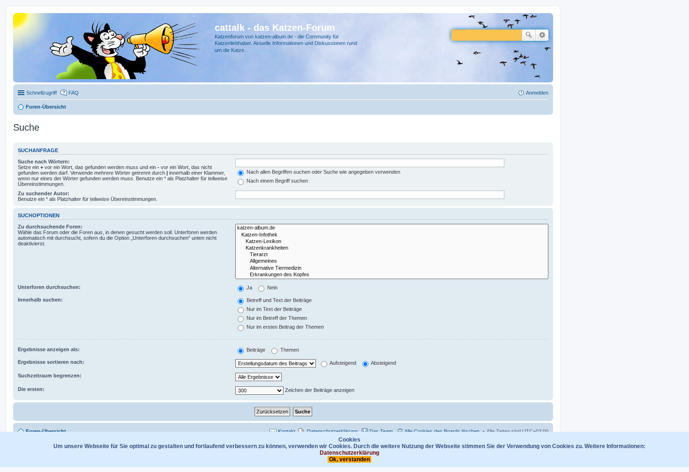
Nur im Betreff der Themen (276, 318)
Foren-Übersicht (46, 431)
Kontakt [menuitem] (286, 431)
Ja (248, 287)
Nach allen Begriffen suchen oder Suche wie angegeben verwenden (322, 172)
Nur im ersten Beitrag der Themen (284, 327)
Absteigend (383, 363)
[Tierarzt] (391, 254)
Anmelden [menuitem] (537, 93)
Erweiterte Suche (542, 35)
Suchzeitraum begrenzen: (50, 375)
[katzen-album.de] (391, 228)
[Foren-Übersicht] (115, 47)
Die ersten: (31, 389)
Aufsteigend (342, 363)
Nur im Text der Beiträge (273, 309)
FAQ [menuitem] (73, 93)
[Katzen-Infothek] (391, 235)
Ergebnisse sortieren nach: (51, 362)
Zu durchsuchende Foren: (50, 226)
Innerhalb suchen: (40, 299)
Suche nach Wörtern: (44, 161)
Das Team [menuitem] (381, 431)
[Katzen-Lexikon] (391, 241)
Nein (271, 287)
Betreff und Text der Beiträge (278, 300)
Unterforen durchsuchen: (49, 287)
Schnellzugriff (41, 93)
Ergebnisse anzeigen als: (49, 349)
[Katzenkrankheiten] (391, 248)
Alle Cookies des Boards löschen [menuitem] (441, 431)
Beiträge (255, 350)
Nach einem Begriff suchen (276, 181)
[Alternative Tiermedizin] (391, 268)
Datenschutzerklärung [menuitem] (332, 431)
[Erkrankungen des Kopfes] (391, 275)
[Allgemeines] (391, 261)
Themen (289, 350)
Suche (529, 35)
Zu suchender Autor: (43, 193)
